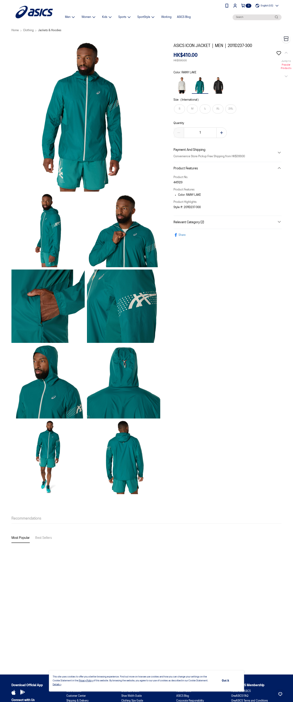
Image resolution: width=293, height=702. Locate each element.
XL (218, 108)
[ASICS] (34, 12)
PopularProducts (286, 67)
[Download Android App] (22, 692)
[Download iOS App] (13, 692)
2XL (230, 108)
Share (182, 235)
